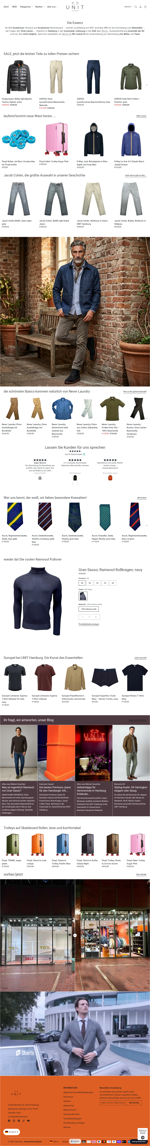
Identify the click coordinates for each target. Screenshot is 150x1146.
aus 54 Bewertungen (73, 454)
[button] (146, 85)
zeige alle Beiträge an (137, 720)
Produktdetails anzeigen (89, 624)
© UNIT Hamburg (15, 1142)
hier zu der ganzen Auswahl (134, 391)
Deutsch (128, 7)
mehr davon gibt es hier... (135, 175)
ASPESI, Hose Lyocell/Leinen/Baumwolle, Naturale (52, 102)
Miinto (105, 31)
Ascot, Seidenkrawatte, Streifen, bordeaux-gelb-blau (43, 538)
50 (90, 583)
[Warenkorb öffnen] (145, 6)
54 (105, 583)
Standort (67, 1101)
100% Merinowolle (89, 609)
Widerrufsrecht (69, 1110)
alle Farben (141, 498)
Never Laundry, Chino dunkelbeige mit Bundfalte (37, 427)
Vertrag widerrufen (71, 1114)
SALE (6, 6)
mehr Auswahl (140, 658)
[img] (75, 451)
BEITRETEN (134, 1103)
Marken (39, 6)
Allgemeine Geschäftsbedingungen (78, 1092)
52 (97, 583)
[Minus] (83, 617)
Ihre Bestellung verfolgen (74, 1123)
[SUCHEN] (135, 6)
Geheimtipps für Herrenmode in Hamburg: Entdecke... (91, 791)
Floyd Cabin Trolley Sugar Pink (53, 161)
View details (141, 874)
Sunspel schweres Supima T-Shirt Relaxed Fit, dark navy (14, 698)
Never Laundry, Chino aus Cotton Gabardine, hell (87, 427)
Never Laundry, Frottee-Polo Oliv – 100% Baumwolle (110, 427)
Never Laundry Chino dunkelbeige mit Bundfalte (12, 427)
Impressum (68, 1097)
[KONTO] (140, 6)
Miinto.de (67, 34)
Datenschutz (68, 1105)
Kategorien (25, 6)
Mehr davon (141, 116)
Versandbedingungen (72, 1118)
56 (113, 583)
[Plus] (96, 617)
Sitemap (66, 1127)
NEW (14, 6)
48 (82, 583)
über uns (51, 6)
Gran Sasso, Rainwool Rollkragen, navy (110, 570)
